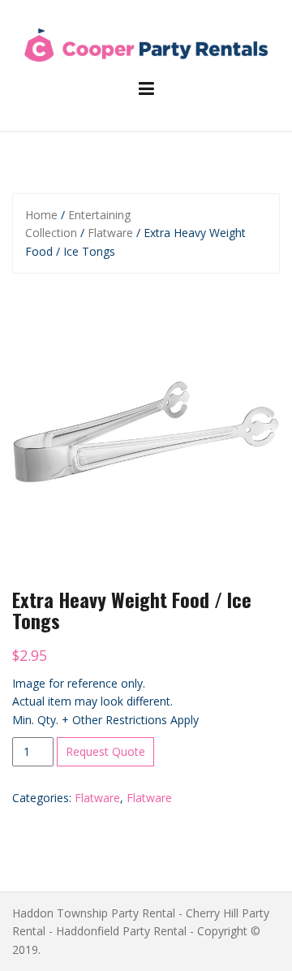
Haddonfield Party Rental (121, 931)
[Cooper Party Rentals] (146, 43)
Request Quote (105, 751)
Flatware (110, 232)
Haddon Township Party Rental (93, 913)
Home (41, 214)
